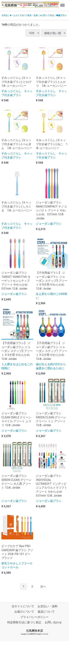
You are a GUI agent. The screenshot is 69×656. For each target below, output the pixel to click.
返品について (46, 611)
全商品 (4, 15)
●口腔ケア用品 (47, 15)
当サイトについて (23, 606)
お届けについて (24, 611)
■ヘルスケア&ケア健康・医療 (24, 15)
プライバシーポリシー (34, 617)
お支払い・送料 (48, 606)
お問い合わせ (53, 622)
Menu (62, 3)
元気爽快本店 (34, 630)
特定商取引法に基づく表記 (24, 622)
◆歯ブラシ (61, 15)
